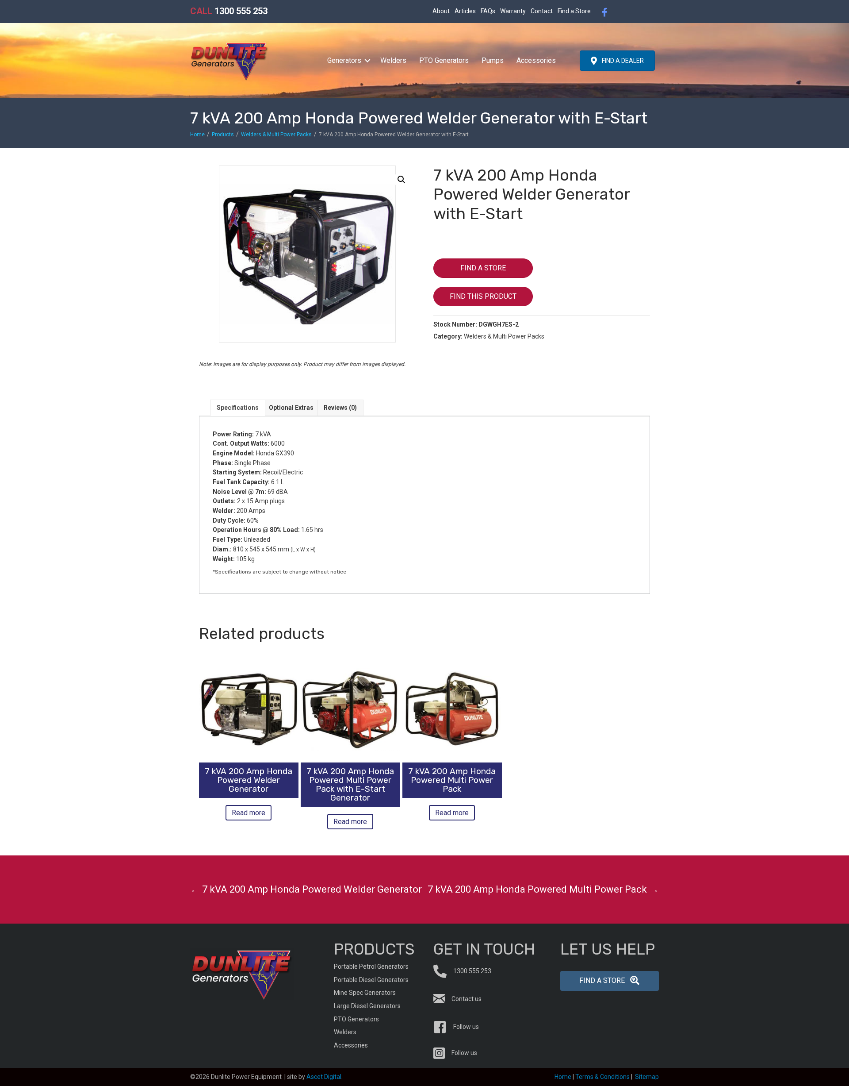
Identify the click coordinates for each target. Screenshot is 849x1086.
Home (197, 134)
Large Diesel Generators (367, 1005)
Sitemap (647, 1076)
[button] (367, 61)
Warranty (513, 11)
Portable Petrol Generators (371, 966)
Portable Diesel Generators (371, 979)
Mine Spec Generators (365, 992)
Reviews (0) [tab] (340, 407)
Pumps (493, 60)
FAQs (488, 11)
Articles (465, 11)
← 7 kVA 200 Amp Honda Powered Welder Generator (306, 889)
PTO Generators (444, 60)
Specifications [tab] (238, 407)
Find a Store (574, 11)
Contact (542, 11)
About (441, 11)
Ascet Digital (323, 1076)
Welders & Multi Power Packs (276, 134)
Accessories (536, 60)
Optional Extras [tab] (291, 407)
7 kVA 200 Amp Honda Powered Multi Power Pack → (543, 889)
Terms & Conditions (602, 1076)
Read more (248, 813)
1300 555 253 (229, 11)
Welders (393, 60)
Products (223, 134)
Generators (344, 60)
